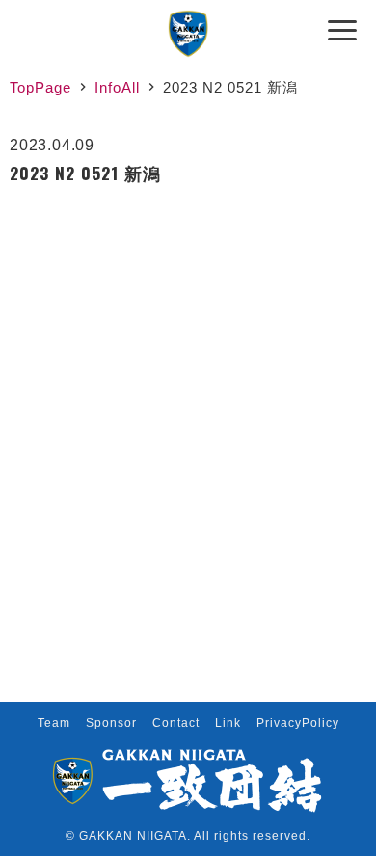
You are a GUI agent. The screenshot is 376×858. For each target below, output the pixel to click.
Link (228, 723)
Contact (176, 723)
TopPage (40, 87)
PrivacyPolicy (297, 723)
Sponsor (111, 723)
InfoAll (117, 87)
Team (54, 723)
